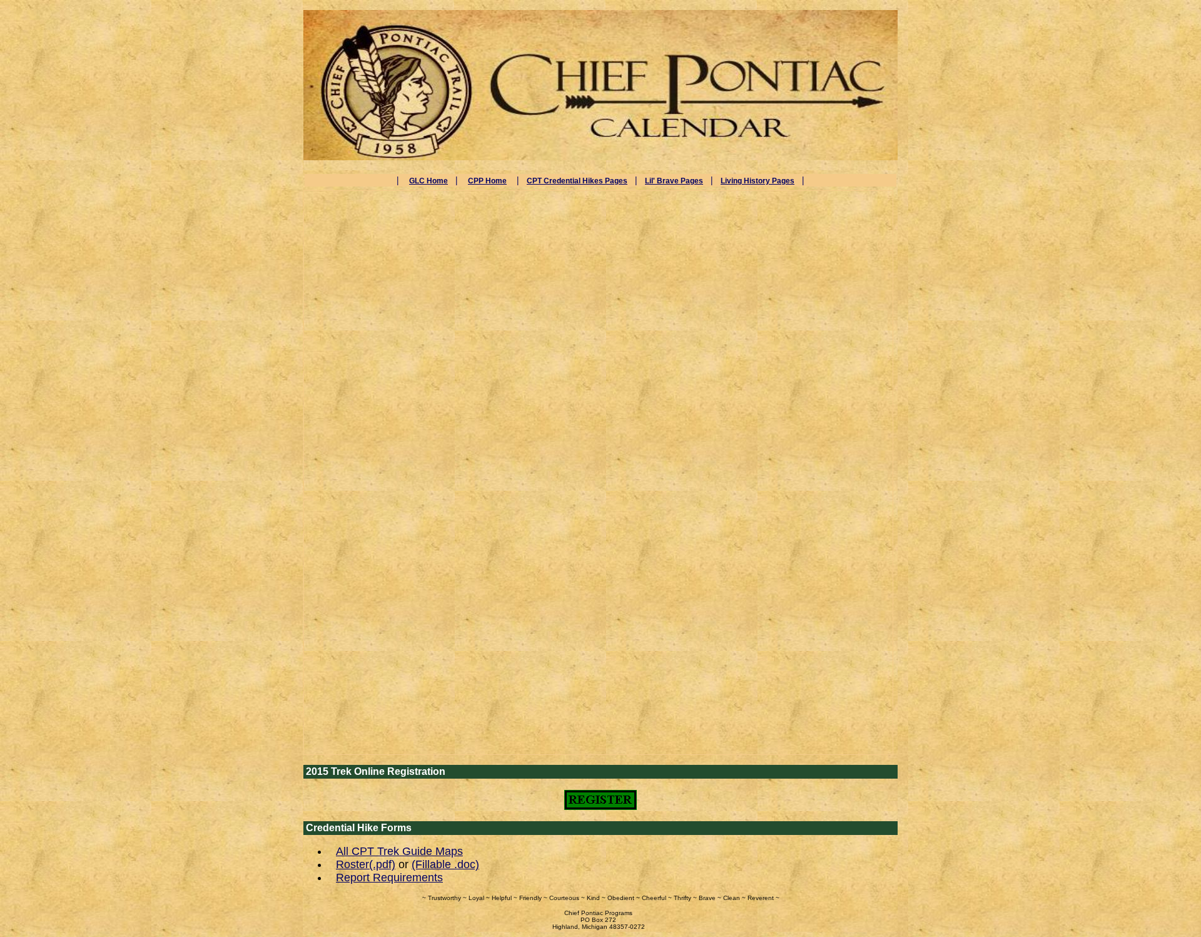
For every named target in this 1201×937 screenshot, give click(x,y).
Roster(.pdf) (365, 864)
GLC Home (428, 181)
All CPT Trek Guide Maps (399, 851)
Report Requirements (389, 877)
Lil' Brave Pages (674, 181)
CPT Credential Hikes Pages (577, 181)
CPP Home (487, 181)
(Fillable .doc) (445, 864)
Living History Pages (757, 181)
